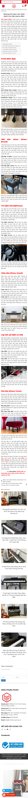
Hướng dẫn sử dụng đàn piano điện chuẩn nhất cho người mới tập (13, 473)
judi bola (19, 764)
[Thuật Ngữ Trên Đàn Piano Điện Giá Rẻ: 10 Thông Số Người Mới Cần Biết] (14, 582)
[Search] (24, 2)
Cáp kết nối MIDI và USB (10, 51)
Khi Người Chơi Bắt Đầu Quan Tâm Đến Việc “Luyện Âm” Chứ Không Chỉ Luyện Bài (14, 540)
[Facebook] (2, 729)
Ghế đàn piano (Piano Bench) (11, 46)
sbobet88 (16, 764)
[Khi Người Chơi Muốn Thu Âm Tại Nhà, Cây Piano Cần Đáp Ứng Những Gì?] (14, 498)
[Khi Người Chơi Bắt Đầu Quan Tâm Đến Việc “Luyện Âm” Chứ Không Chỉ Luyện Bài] (14, 527)
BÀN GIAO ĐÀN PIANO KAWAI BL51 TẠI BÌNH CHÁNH (14, 480)
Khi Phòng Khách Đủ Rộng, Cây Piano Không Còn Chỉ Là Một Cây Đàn (14, 624)
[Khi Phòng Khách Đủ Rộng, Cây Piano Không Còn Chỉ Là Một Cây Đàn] (14, 611)
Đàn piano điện (6, 19)
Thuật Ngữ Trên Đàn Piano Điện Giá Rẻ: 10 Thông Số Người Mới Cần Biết (14, 595)
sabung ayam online (4, 763)
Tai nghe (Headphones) (9, 47)
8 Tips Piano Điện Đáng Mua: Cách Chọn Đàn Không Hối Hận (14, 567)
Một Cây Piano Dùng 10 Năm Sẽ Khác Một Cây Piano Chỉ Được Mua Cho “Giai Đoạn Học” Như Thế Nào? (14, 653)
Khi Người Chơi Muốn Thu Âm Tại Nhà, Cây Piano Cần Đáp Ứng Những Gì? (14, 511)
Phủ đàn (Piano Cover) (9, 53)
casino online (10, 764)
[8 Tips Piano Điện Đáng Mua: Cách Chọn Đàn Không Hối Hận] (14, 556)
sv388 (14, 764)
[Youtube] (7, 729)
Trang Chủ (3, 9)
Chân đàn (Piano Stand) (10, 49)
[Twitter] (5, 729)
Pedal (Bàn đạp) (7, 44)
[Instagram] (10, 729)
